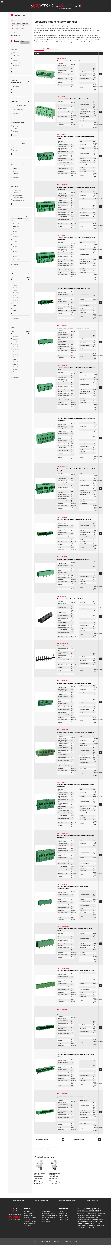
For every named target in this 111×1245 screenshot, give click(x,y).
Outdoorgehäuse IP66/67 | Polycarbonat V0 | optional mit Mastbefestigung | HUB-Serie (39, 1178)
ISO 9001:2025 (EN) (64, 1219)
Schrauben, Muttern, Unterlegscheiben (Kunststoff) (30, 1223)
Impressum (68, 1241)
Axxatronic (36, 14)
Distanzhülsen (28, 1213)
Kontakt (61, 1211)
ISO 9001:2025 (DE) (64, 1217)
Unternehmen (63, 1215)
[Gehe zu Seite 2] (52, 48)
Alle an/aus (16, 72)
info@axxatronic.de (66, 8)
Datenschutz (57, 1241)
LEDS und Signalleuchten (49, 1213)
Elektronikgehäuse (29, 1215)
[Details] (100, 74)
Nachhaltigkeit (63, 1213)
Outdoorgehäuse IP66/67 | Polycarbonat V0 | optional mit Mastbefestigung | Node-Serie (54, 1178)
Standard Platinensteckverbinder (20, 23)
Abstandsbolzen (29, 1211)
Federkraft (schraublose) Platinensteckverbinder (18, 29)
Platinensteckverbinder (55, 14)
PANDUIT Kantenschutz (48, 1217)
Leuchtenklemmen (15, 35)
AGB (75, 1241)
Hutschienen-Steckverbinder (18, 32)
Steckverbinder (44, 14)
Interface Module (46, 1211)
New (38, 1163)
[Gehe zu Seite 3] (56, 48)
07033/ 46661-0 (64, 6)
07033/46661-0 (14, 1217)
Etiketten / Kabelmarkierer (49, 1215)
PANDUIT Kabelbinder (30, 1217)
